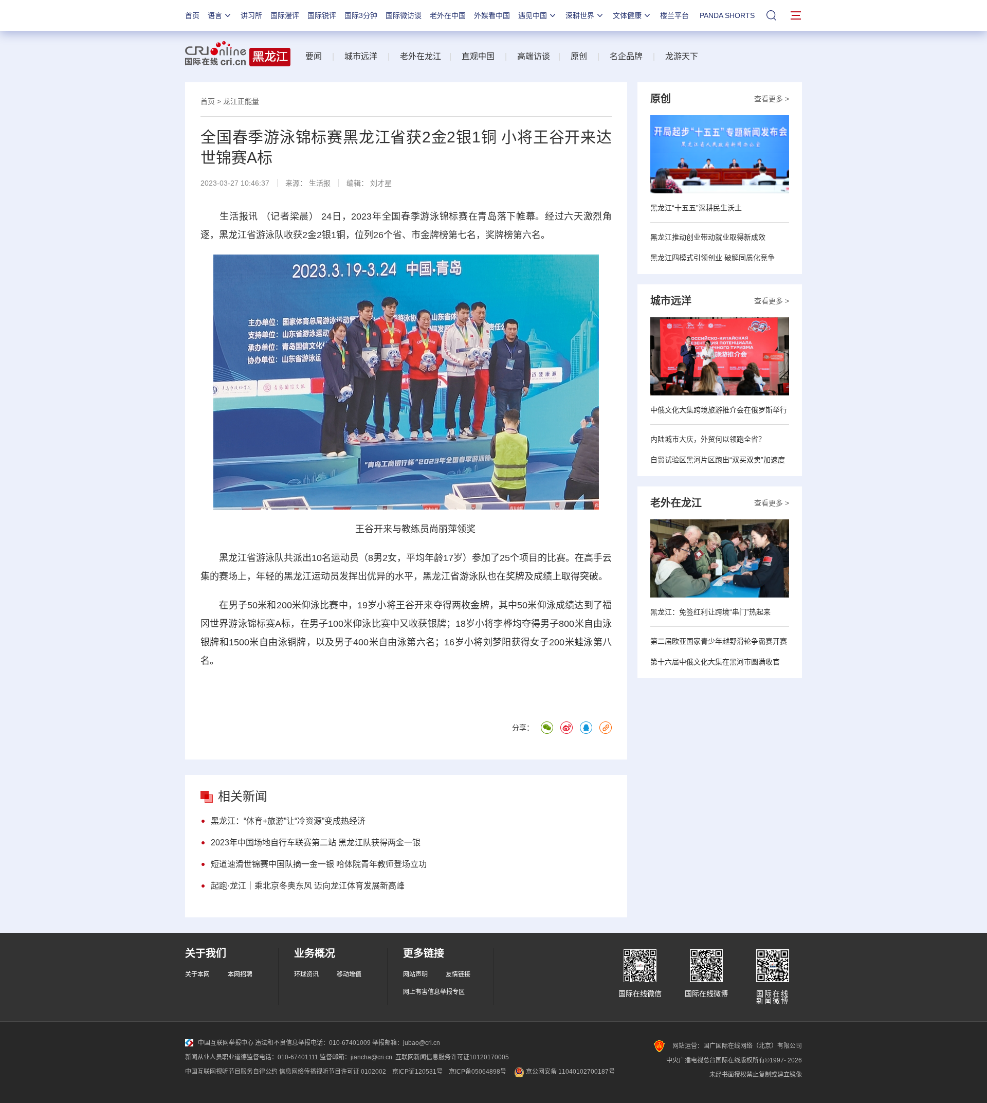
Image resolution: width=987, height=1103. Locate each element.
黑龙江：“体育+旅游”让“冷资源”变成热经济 (288, 821)
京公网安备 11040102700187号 (569, 1071)
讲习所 (251, 15)
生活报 (320, 183)
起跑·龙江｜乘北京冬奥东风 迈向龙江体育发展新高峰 (308, 885)
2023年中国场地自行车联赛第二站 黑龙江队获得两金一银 (316, 842)
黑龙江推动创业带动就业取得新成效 (707, 237)
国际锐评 (321, 15)
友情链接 (458, 974)
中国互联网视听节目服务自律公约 (231, 1071)
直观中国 (478, 56)
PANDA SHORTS (727, 15)
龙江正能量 (241, 101)
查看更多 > (771, 99)
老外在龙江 (420, 56)
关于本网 (197, 974)
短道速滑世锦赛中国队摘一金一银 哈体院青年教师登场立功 (319, 864)
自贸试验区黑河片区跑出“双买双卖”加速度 (717, 460)
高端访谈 (533, 56)
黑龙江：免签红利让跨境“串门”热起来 (710, 612)
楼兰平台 (674, 15)
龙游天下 (681, 56)
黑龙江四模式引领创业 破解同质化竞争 (712, 258)
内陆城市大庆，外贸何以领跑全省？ (707, 439)
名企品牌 (626, 56)
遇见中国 (532, 15)
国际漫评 (284, 15)
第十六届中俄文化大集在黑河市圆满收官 (715, 662)
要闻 (313, 56)
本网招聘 (240, 974)
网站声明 (415, 974)
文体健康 (627, 15)
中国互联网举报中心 (225, 1042)
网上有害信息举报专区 (434, 992)
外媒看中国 (492, 15)
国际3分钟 (360, 15)
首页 (192, 15)
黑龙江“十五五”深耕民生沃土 (696, 208)
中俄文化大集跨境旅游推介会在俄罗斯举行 (718, 410)
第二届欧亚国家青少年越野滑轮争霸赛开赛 (718, 641)
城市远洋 (360, 56)
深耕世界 (579, 15)
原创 (579, 56)
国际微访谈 (404, 15)
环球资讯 (306, 974)
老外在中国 (448, 15)
